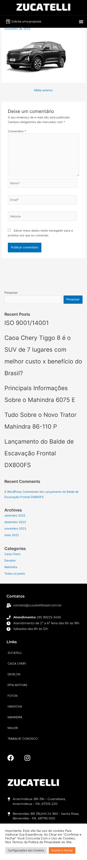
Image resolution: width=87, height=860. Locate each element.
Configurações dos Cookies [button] (26, 850)
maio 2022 (11, 535)
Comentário (17, 131)
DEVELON (14, 674)
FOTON (13, 696)
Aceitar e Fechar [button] (62, 850)
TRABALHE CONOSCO (23, 739)
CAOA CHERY (17, 663)
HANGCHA (15, 706)
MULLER (13, 728)
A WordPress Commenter (21, 491)
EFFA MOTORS (17, 685)
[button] (80, 21)
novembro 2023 (15, 528)
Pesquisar (11, 292)
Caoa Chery (12, 554)
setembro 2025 (14, 515)
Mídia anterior (43, 90)
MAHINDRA (15, 717)
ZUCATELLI (15, 653)
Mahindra (10, 567)
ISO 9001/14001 (26, 322)
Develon (10, 560)
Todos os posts (14, 573)
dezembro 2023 (15, 522)
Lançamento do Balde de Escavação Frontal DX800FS (39, 453)
